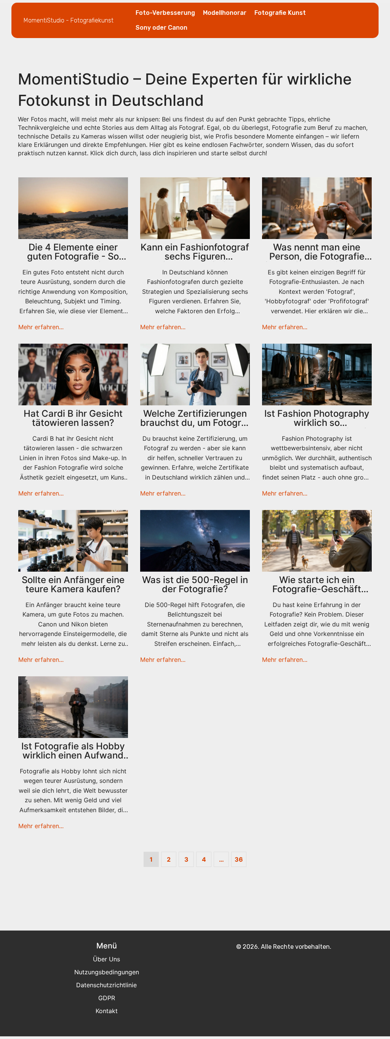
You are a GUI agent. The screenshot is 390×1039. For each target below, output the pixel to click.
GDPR (106, 998)
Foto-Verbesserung (165, 12)
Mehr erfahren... (41, 327)
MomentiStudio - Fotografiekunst (68, 20)
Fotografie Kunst (280, 12)
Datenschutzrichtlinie (106, 985)
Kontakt (107, 1011)
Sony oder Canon (161, 27)
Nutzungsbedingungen (106, 972)
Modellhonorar (224, 12)
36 (239, 859)
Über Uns (106, 959)
